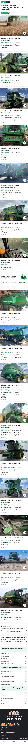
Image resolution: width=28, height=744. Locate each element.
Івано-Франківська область (13, 681)
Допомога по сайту (14, 716)
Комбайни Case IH (13, 653)
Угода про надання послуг (9, 732)
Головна (2, 743)
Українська (23, 738)
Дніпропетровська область (13, 676)
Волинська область (13, 671)
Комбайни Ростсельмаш (13, 663)
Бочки (13, 695)
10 (26, 643)
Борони (13, 693)
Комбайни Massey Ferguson (13, 658)
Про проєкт (4, 727)
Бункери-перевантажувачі (13, 698)
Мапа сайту (4, 735)
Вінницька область (13, 673)
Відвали (13, 700)
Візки (13, 703)
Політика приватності (7, 730)
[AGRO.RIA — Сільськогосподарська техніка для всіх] (6, 2)
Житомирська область (13, 679)
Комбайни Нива (13, 661)
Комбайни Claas (13, 656)
